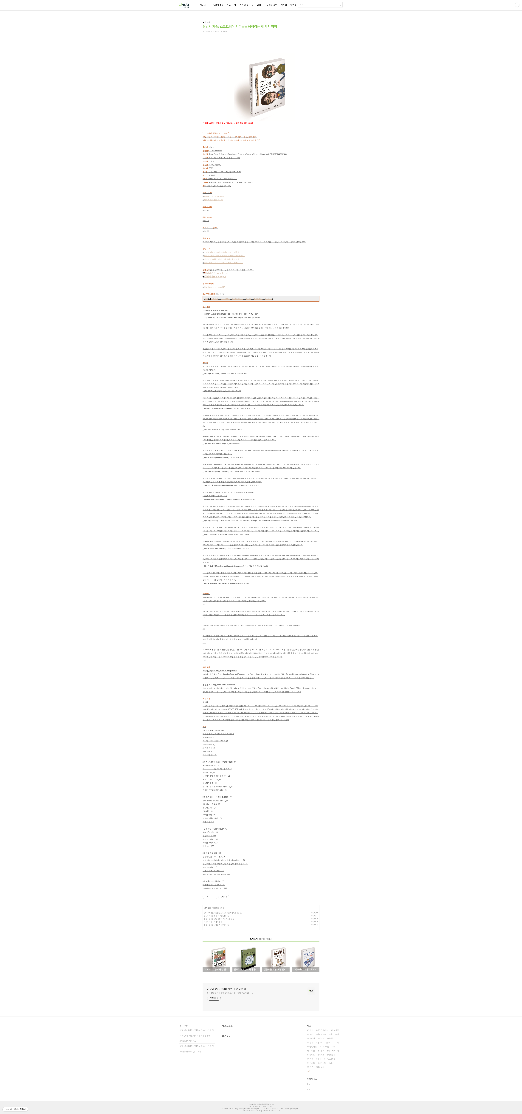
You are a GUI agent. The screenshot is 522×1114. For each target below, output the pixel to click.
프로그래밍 (325, 1046)
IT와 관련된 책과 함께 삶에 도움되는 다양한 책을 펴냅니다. (230, 992)
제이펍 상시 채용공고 (187, 1040)
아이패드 (335, 1030)
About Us (204, 5)
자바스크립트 (330, 1058)
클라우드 (320, 1067)
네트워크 (331, 1054)
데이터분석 (334, 1034)
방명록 (293, 5)
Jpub (319, 1042)
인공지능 (311, 1062)
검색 (339, 4)
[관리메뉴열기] (517, 5)
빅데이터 (311, 1038)
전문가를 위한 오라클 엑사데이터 (215, 925)
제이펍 (310, 1034)
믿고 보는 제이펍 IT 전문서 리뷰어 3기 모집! (196, 1030)
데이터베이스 (322, 1030)
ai (334, 1046)
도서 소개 (231, 5)
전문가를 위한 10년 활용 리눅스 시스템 (217, 919)
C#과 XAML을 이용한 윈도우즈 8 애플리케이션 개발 (221, 913)
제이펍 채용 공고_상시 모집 (190, 1051)
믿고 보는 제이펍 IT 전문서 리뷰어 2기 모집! (196, 1046)
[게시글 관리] (214, 897)
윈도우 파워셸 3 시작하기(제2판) (215, 916)
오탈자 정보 (271, 5)
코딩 (332, 1062)
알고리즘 (311, 1050)
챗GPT (328, 1042)
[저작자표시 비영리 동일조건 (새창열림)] (232, 897)
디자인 (310, 1030)
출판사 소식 (218, 5)
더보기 (308, 1071)
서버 (319, 1058)
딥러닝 (321, 1038)
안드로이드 (321, 1034)
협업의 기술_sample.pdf (216, 273)
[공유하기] (211, 897)
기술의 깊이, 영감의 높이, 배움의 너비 (226, 989)
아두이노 (311, 1054)
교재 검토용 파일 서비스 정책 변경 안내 (194, 1035)
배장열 (331, 1038)
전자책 (284, 5)
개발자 (310, 1042)
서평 (337, 1042)
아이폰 (310, 1067)
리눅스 (321, 1054)
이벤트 (260, 5)
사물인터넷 (312, 1046)
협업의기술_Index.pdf (215, 276)
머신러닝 (322, 1062)
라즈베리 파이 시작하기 (212, 922)
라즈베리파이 (333, 1050)
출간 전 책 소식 (246, 5)
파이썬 (310, 1058)
